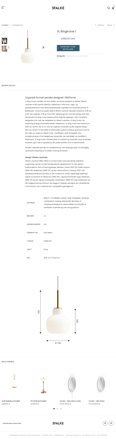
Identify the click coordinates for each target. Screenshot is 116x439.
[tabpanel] (14, 387)
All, (68, 56)
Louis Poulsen (82, 56)
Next (43, 47)
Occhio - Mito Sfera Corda (70, 401)
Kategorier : (61, 56)
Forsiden (5, 25)
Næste (109, 25)
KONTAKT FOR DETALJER (68, 48)
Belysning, (73, 56)
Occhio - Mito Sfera (96, 401)
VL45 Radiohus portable (11, 401)
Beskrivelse (8, 85)
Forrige (101, 25)
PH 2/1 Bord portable (38, 401)
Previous (8, 47)
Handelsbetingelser (12, 423)
